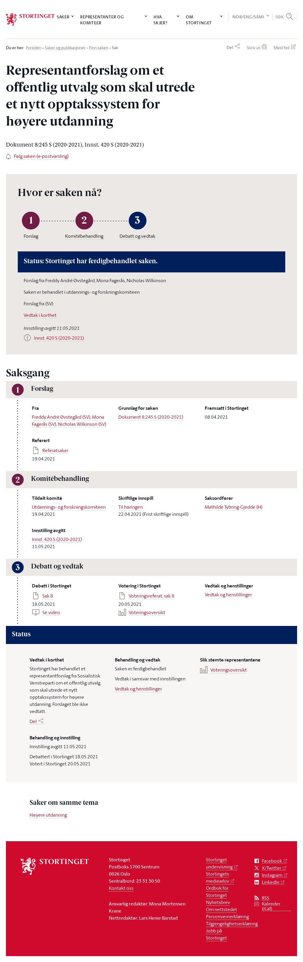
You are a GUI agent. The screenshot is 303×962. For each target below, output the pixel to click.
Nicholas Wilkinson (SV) (82, 424)
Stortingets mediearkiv (217, 877)
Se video (51, 612)
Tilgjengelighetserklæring (232, 923)
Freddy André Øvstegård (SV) (61, 417)
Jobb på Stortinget (216, 934)
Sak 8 (47, 595)
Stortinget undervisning (219, 863)
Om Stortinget (199, 19)
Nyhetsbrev (218, 902)
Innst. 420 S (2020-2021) (57, 539)
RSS (265, 897)
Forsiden (33, 48)
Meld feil (281, 47)
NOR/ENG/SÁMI (248, 17)
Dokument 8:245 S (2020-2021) (150, 417)
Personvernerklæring (227, 916)
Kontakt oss (121, 888)
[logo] (30, 19)
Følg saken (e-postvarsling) (41, 156)
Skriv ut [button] (253, 47)
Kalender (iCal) (271, 906)
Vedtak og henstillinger (228, 594)
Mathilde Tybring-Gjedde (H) (233, 507)
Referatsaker (55, 450)
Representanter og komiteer (102, 19)
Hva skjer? (160, 19)
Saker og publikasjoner (65, 48)
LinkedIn (270, 882)
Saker (63, 17)
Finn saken (98, 48)
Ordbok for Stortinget (217, 891)
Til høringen (130, 507)
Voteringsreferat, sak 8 (151, 595)
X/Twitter (271, 868)
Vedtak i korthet (40, 315)
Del (230, 47)
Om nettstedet (221, 909)
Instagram (272, 875)
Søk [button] (279, 17)
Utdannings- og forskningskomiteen (69, 507)
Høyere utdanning (48, 815)
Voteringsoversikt (147, 612)
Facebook (272, 860)
